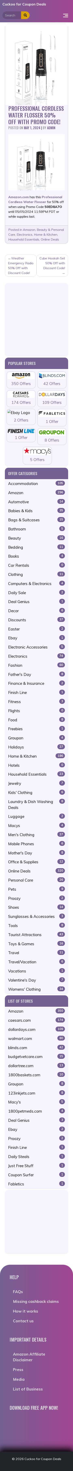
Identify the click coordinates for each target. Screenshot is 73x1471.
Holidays (35, 747)
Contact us (23, 1320)
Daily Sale (35, 592)
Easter (35, 629)
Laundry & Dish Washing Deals (35, 804)
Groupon (35, 738)
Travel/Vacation (35, 961)
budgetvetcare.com (35, 1056)
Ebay (35, 637)
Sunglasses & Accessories (35, 916)
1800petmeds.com (35, 1111)
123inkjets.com (35, 1093)
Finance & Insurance (35, 683)
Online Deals (50, 239)
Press (18, 1369)
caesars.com (35, 1020)
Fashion (35, 665)
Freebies (35, 728)
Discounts (35, 619)
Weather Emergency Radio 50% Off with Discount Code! (20, 265)
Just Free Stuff (35, 1165)
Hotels (35, 765)
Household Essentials (23, 239)
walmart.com (35, 1038)
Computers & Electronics (35, 583)
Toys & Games (35, 943)
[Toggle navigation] (66, 15)
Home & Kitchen (45, 234)
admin (51, 127)
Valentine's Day (35, 980)
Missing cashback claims (36, 1301)
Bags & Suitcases (35, 519)
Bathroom (35, 529)
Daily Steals (35, 1156)
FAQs (18, 1291)
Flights (35, 710)
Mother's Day (35, 853)
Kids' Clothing (35, 792)
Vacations (35, 971)
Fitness (35, 701)
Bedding (35, 547)
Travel (35, 952)
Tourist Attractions (35, 934)
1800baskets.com (35, 1074)
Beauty (35, 538)
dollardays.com (35, 1029)
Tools (35, 925)
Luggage (35, 816)
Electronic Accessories (35, 647)
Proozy (35, 898)
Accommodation (35, 483)
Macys (35, 825)
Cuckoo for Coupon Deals (24, 4)
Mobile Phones (35, 843)
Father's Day (35, 674)
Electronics (24, 234)
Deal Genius (35, 601)
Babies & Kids (35, 510)
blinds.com (35, 1047)
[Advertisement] (36, 319)
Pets (35, 889)
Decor (35, 610)
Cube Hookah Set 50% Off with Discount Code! (52, 263)
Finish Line (35, 692)
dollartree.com (35, 1065)
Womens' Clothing (35, 989)
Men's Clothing (35, 834)
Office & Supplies (35, 861)
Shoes (35, 907)
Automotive (35, 501)
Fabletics (35, 1184)
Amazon (29, 230)
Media (19, 1379)
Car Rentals (35, 565)
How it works (25, 1311)
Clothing (35, 574)
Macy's (35, 1102)
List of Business (28, 1389)
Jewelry (35, 783)
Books (35, 556)
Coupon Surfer (35, 1174)
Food (35, 719)
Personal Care (35, 880)
